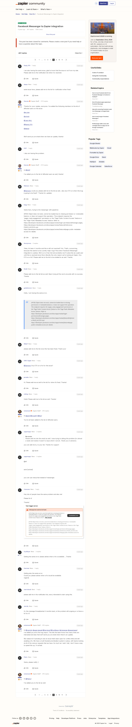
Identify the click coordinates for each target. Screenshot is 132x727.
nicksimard (27, 411)
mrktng (26, 394)
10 (59, 60)
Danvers (26, 101)
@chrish (26, 116)
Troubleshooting (97, 106)
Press (79, 718)
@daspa (26, 128)
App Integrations (113, 718)
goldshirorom (28, 288)
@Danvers (27, 191)
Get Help (19, 9)
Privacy (116, 723)
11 (62, 60)
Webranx (26, 186)
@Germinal (46, 630)
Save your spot (97, 58)
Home (18, 14)
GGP (25, 148)
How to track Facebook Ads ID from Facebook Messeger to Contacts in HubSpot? (101, 94)
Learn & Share (31, 9)
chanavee (27, 489)
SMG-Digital (27, 360)
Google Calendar (95, 166)
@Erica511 (33, 416)
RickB (25, 269)
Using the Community (99, 76)
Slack (104, 157)
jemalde (26, 377)
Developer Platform (68, 718)
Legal (110, 723)
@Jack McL (28, 120)
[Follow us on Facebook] (20, 718)
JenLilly (26, 606)
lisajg (25, 205)
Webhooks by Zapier (97, 148)
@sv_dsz (27, 112)
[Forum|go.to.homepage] (31, 3)
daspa (26, 84)
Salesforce (108, 166)
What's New (45, 9)
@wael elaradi (37, 630)
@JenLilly (29, 630)
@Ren (40, 416)
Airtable (101, 162)
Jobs (85, 718)
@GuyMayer (54, 630)
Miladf (26, 344)
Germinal (26, 568)
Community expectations (100, 79)
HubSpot (93, 162)
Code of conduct (98, 72)
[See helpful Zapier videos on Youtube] (34, 718)
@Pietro (28, 679)
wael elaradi (27, 589)
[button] (103, 3)
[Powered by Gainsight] (66, 706)
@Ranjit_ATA (28, 124)
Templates (102, 718)
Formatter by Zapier (96, 152)
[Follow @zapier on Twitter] (31, 718)
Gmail (109, 148)
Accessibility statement (72, 710)
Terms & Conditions (58, 710)
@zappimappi (72, 630)
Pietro (25, 657)
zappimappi (27, 432)
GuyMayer (27, 551)
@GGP (28, 170)
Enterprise (92, 718)
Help (57, 718)
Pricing (51, 718)
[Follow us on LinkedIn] (24, 718)
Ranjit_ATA (27, 65)
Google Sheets (95, 143)
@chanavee (63, 630)
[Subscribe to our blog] (27, 718)
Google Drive (94, 157)
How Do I (32, 14)
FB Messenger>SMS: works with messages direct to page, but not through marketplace (100, 125)
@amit (28, 416)
